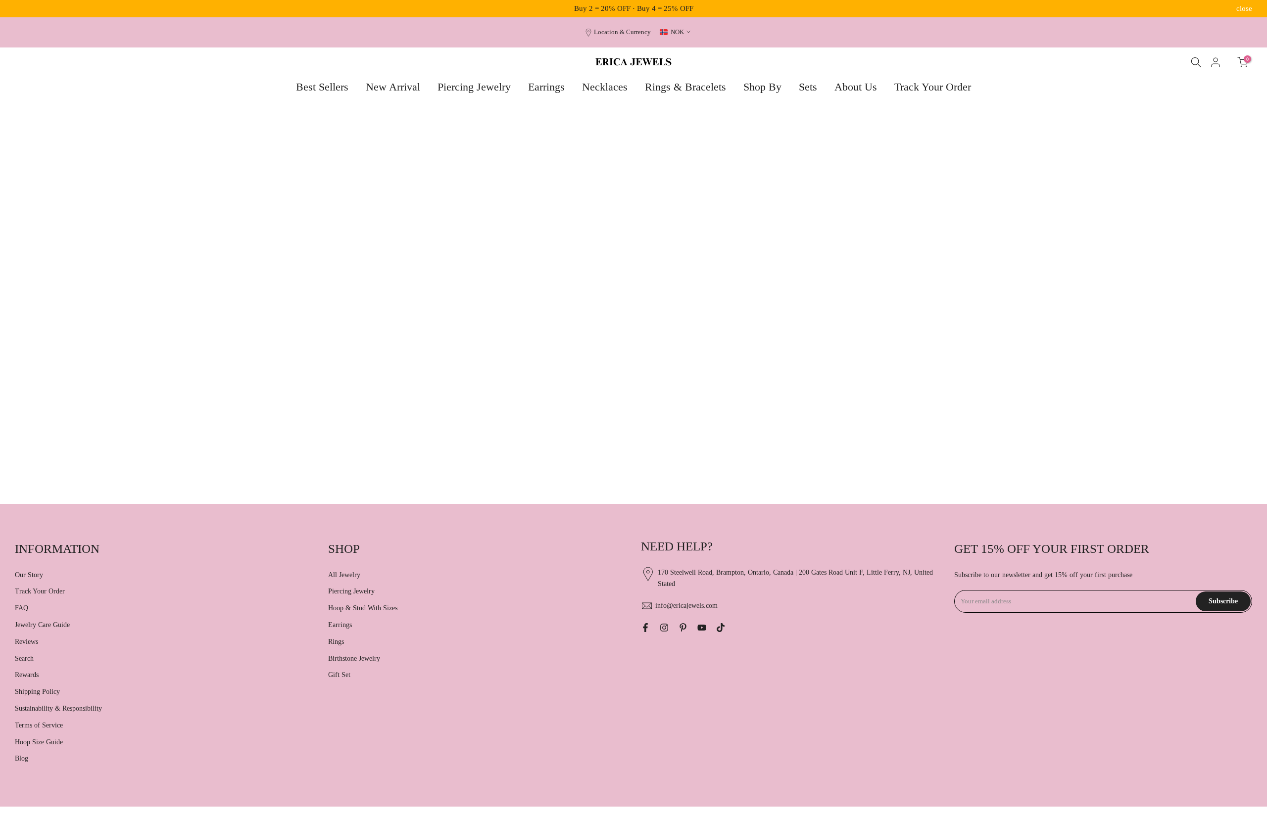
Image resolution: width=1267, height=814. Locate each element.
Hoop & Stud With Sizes (362, 608)
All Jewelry (344, 575)
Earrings (546, 87)
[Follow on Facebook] (645, 627)
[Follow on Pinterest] (683, 627)
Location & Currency (622, 32)
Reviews (26, 641)
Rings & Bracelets (685, 87)
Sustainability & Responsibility (58, 708)
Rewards (27, 674)
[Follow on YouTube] (701, 627)
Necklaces (605, 87)
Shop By (762, 87)
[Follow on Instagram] (664, 627)
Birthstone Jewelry (354, 658)
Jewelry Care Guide (42, 625)
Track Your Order (932, 87)
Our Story (29, 575)
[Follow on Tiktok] (720, 627)
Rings (336, 641)
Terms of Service (39, 725)
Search (24, 658)
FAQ (21, 608)
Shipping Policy (37, 691)
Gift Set (339, 674)
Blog (21, 758)
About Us (855, 87)
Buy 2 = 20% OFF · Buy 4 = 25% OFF (633, 8)
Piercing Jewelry (474, 87)
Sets (808, 87)
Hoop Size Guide (39, 742)
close (23, 8)
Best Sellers (322, 87)
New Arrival (393, 87)
